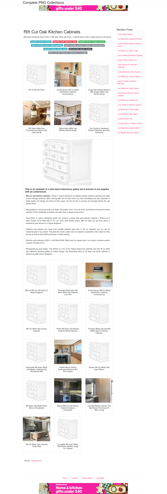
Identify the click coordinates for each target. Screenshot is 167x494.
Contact (75, 478)
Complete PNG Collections (43, 2)
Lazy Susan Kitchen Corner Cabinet (128, 94)
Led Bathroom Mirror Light (128, 50)
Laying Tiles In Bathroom (127, 60)
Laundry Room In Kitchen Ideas (130, 123)
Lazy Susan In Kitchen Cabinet (129, 105)
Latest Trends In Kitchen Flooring (127, 82)
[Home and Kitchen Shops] (83, 5)
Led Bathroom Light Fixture (128, 88)
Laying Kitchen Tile (125, 118)
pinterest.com (36, 460)
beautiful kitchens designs (41, 42)
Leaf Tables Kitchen (125, 34)
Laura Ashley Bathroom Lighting (130, 55)
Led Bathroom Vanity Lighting (129, 76)
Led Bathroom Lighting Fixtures (130, 39)
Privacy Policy (87, 478)
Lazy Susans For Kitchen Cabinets (127, 65)
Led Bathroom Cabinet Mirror (129, 128)
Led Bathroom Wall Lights (128, 114)
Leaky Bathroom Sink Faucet (129, 72)
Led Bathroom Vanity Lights (128, 109)
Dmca (65, 478)
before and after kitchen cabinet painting (47, 45)
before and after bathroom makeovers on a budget (68, 53)
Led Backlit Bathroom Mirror (128, 132)
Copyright (100, 478)
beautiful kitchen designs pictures (92, 42)
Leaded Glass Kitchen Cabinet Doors (129, 44)
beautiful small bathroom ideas (65, 42)
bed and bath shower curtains (80, 49)
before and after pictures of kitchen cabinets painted (84, 45)
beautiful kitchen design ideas (55, 49)
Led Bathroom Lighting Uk (128, 100)
